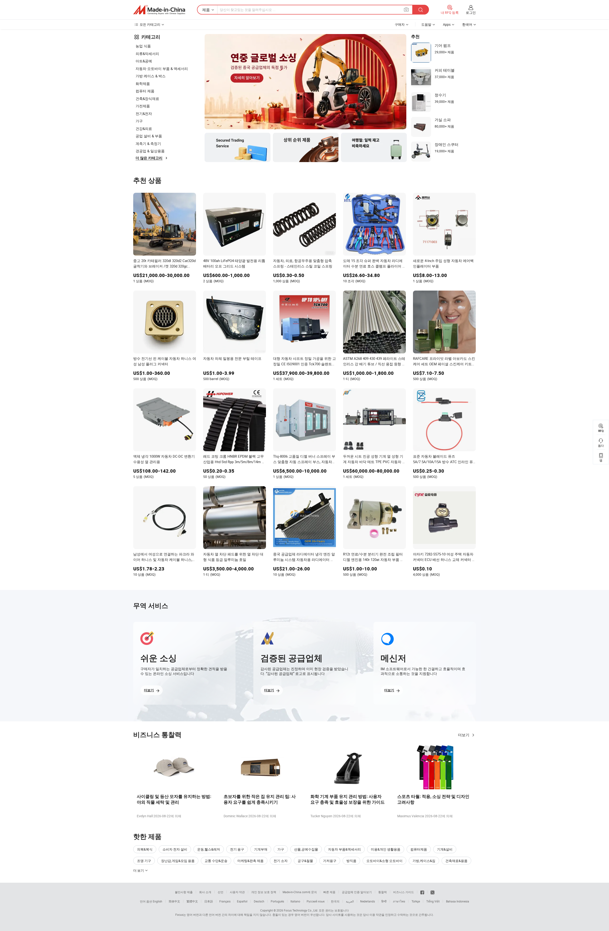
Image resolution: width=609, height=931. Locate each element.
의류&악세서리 (147, 53)
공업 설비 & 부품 (149, 136)
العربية (350, 901)
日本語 (208, 901)
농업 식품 (143, 46)
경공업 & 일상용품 (150, 151)
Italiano (295, 901)
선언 (220, 892)
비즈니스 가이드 (403, 892)
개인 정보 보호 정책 (263, 892)
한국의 (335, 901)
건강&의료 (144, 128)
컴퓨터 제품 (145, 91)
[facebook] (422, 892)
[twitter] (432, 892)
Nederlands (367, 901)
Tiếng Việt (433, 901)
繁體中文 (192, 901)
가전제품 (143, 106)
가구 (139, 121)
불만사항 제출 (184, 892)
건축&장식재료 (147, 98)
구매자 (400, 24)
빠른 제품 (329, 892)
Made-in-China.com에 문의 (300, 892)
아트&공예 (144, 61)
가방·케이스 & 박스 (151, 76)
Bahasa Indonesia (457, 901)
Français (225, 901)
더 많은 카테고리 (149, 158)
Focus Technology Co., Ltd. (301, 910)
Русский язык (315, 901)
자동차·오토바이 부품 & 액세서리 (162, 68)
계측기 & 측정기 (148, 143)
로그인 (471, 12)
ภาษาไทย (399, 901)
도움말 (426, 24)
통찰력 (382, 892)
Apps (447, 24)
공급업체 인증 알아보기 (357, 892)
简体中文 (174, 901)
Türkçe (416, 901)
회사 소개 (205, 892)
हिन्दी (384, 901)
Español (242, 901)
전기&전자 (144, 113)
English (157, 901)
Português (277, 901)
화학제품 (143, 83)
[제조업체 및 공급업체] (159, 10)
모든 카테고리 (150, 24)
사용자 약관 (237, 892)
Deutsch (259, 901)
